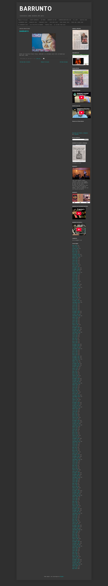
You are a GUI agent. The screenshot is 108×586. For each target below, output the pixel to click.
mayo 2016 (74, 371)
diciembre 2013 (76, 402)
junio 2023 (75, 276)
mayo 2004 (74, 568)
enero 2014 (75, 401)
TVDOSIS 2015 (48, 24)
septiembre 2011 (76, 441)
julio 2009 (75, 480)
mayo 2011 (74, 447)
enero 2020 (75, 326)
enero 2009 (75, 489)
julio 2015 (75, 386)
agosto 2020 (75, 317)
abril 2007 (75, 520)
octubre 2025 (75, 248)
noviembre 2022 (76, 284)
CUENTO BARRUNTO (34, 19)
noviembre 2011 (76, 438)
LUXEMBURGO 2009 (22, 22)
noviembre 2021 (76, 300)
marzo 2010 (75, 468)
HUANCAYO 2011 (33, 22)
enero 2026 (75, 247)
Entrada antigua (64, 62)
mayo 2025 (74, 250)
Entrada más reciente (25, 62)
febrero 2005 (75, 556)
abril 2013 (75, 414)
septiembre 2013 (76, 407)
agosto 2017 (75, 360)
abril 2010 (75, 466)
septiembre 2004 (76, 564)
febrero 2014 (75, 399)
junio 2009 (75, 481)
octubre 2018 (75, 347)
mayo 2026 (74, 245)
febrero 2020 (75, 324)
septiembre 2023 (76, 272)
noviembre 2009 (76, 474)
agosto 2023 (75, 273)
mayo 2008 (74, 501)
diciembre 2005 (76, 541)
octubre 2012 (75, 423)
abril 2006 (75, 535)
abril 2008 (75, 502)
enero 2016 (75, 377)
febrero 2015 (75, 392)
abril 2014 (75, 398)
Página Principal (23, 19)
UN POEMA (43, 19)
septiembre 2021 (76, 302)
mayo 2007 (74, 519)
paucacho (76, 134)
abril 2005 (75, 553)
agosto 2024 (75, 257)
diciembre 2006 (76, 525)
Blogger (62, 576)
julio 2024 (75, 258)
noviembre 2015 (76, 380)
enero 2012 (75, 437)
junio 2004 (75, 567)
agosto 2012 (75, 426)
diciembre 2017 (76, 356)
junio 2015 (75, 387)
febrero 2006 (75, 538)
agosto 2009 (75, 478)
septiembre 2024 (76, 256)
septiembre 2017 (76, 359)
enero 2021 (75, 309)
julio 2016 (75, 369)
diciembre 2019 (76, 327)
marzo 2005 (75, 555)
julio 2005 (75, 549)
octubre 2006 (75, 528)
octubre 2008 (75, 493)
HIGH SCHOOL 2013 (64, 22)
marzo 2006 (75, 537)
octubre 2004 (75, 562)
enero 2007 (75, 523)
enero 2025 (75, 253)
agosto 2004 (75, 565)
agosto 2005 (75, 547)
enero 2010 (75, 471)
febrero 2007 (75, 522)
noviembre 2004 (76, 561)
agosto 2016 (75, 368)
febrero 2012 (75, 435)
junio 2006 (75, 532)
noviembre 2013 (76, 404)
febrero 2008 (75, 505)
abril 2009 (75, 484)
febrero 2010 (75, 469)
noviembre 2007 (76, 510)
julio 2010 (75, 462)
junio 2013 (75, 411)
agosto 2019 (75, 333)
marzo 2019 (75, 341)
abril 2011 (75, 448)
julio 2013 (75, 410)
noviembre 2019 (76, 329)
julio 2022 (75, 290)
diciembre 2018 (76, 344)
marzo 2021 (75, 308)
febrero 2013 (75, 417)
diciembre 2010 (76, 454)
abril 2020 (75, 321)
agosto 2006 (75, 531)
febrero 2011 (75, 451)
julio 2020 (75, 318)
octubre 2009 (75, 475)
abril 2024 (75, 261)
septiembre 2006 (76, 529)
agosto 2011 (75, 442)
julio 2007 (75, 516)
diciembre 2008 (76, 490)
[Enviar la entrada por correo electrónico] (44, 58)
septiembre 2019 (76, 332)
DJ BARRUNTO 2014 (23, 24)
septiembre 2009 (76, 477)
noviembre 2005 (76, 543)
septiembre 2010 (76, 459)
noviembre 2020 (76, 312)
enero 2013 (75, 419)
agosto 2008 (75, 496)
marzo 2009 (75, 486)
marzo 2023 (75, 279)
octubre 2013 (75, 405)
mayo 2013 (74, 413)
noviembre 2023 (76, 269)
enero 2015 (75, 393)
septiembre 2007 (76, 513)
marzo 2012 (75, 434)
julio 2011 (75, 444)
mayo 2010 (74, 465)
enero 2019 (75, 342)
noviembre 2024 (76, 254)
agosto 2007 (75, 514)
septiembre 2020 (76, 315)
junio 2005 (75, 550)
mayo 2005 (74, 552)
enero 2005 (75, 558)
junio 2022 (75, 291)
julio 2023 (75, 275)
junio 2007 (75, 517)
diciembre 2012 (76, 420)
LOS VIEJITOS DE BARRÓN (36, 24)
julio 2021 (75, 303)
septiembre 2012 (76, 425)
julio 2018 (75, 350)
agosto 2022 (75, 288)
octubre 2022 (75, 285)
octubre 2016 (75, 366)
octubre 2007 (75, 511)
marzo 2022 (75, 296)
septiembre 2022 (76, 287)
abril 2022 (75, 294)
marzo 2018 (75, 353)
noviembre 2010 (76, 456)
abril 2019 (75, 339)
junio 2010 (75, 463)
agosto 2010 (75, 460)
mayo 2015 (74, 389)
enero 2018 (75, 354)
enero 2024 (75, 266)
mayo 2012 (74, 431)
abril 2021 (75, 306)
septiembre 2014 (76, 396)
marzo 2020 (75, 323)
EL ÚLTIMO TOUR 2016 (59, 24)
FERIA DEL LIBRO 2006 (77, 22)
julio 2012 (75, 427)
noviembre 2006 (76, 526)
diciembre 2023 (76, 267)
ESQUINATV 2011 (43, 22)
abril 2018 (75, 351)
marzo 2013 (75, 416)
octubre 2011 (75, 440)
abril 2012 (75, 432)
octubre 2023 (75, 270)
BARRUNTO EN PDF (52, 19)
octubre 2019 (75, 330)
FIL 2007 (75, 19)
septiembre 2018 (76, 348)
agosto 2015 (75, 384)
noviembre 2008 (76, 492)
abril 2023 (75, 278)
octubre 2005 (75, 544)
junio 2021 (75, 305)
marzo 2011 (75, 450)
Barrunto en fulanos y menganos (80, 133)
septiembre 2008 (76, 495)
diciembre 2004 (76, 559)
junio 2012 (75, 429)
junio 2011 (75, 445)
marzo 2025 (75, 251)
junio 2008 (75, 499)
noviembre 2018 (76, 345)
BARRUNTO (35, 8)
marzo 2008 (75, 504)
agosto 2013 (75, 408)
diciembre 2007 (76, 508)
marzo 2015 (75, 390)
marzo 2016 (75, 374)
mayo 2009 (74, 483)
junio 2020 (75, 320)
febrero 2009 (75, 487)
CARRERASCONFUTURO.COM (65, 19)
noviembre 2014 (76, 395)
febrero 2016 (75, 375)
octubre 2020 (75, 314)
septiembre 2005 (76, 546)
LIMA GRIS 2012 (53, 22)
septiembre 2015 (76, 383)
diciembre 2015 (76, 378)
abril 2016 (75, 372)
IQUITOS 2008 (83, 19)
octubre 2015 (75, 381)
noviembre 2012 (76, 422)
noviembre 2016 (76, 365)
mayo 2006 (74, 534)
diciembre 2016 (76, 363)
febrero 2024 (75, 264)
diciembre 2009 (76, 472)
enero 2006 (75, 540)
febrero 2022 (75, 297)
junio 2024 (75, 260)
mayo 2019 (74, 338)
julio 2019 (75, 335)
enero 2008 (75, 507)
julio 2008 (75, 498)
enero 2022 (75, 299)
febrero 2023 (75, 281)
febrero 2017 (75, 362)
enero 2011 (75, 453)
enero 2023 (75, 282)
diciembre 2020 (76, 311)
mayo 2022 (74, 293)
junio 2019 (75, 336)
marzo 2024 (75, 263)
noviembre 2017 (76, 357)
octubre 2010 (75, 457)
